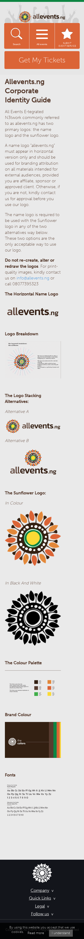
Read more (36, 933)
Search (17, 44)
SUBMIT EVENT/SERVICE (67, 44)
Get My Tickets (42, 60)
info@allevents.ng (33, 278)
